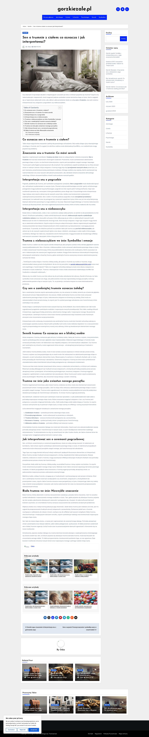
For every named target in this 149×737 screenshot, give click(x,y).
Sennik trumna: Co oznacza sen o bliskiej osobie (41, 123)
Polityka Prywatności (110, 734)
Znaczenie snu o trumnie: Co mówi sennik (39, 112)
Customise (11, 730)
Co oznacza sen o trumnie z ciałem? (37, 110)
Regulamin (98, 734)
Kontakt (90, 734)
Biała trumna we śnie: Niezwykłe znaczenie (40, 130)
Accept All (34, 730)
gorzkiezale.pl (74, 9)
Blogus (44, 734)
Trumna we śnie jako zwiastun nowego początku (41, 126)
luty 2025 (109, 102)
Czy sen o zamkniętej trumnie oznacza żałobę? (40, 121)
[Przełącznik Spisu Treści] (59, 107)
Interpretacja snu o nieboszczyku (36, 117)
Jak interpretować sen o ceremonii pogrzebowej (41, 128)
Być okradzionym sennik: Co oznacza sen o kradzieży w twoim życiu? (86, 675)
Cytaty (68, 17)
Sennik (94, 17)
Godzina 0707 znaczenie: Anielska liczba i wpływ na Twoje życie (114, 63)
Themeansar (53, 734)
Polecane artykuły (33, 132)
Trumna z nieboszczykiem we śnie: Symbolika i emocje (43, 119)
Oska (29, 47)
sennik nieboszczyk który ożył (81, 264)
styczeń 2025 (110, 106)
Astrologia (59, 17)
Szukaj (109, 33)
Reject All (22, 730)
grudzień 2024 (111, 111)
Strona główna (48, 17)
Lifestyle (76, 17)
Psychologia (85, 17)
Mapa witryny (123, 734)
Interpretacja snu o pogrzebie (35, 115)
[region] (22, 724)
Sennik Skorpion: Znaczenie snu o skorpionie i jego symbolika (115, 72)
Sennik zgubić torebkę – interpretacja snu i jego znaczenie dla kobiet (33, 675)
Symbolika (102, 17)
